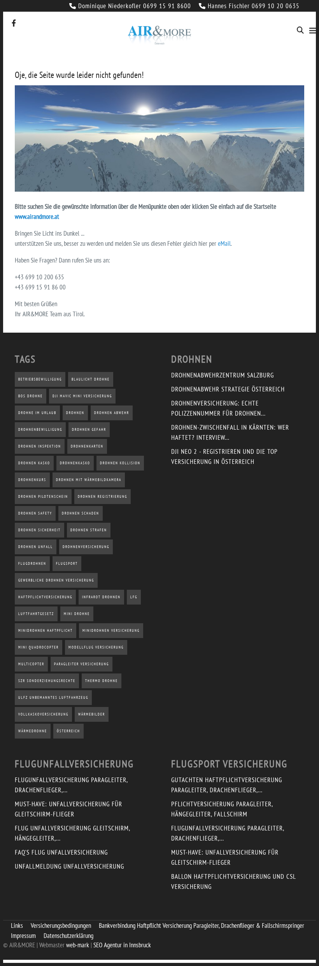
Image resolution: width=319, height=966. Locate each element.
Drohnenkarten (87, 446)
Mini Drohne (77, 614)
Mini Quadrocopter (38, 647)
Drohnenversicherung (86, 547)
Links (17, 925)
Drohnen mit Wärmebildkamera (88, 480)
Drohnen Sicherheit (39, 530)
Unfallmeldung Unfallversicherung (69, 866)
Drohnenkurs (32, 480)
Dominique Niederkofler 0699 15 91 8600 (134, 6)
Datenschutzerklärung (68, 935)
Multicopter (31, 664)
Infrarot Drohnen (101, 597)
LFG (133, 597)
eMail (224, 243)
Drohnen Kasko (34, 463)
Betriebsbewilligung (40, 379)
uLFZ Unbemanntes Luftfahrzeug (53, 697)
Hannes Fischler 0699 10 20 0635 (254, 6)
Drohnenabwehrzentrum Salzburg (222, 375)
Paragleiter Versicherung (81, 664)
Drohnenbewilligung (40, 429)
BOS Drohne (30, 396)
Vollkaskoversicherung (43, 714)
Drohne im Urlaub (37, 413)
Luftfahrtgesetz (36, 614)
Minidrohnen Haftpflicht (45, 630)
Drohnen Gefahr (89, 429)
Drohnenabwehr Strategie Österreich (228, 389)
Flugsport (67, 563)
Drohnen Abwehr (111, 413)
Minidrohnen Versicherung (111, 630)
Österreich (68, 731)
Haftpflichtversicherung (45, 597)
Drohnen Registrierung (102, 496)
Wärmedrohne (32, 731)
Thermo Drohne (101, 681)
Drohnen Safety (35, 513)
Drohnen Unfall (35, 547)
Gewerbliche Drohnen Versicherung (56, 580)
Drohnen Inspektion (39, 446)
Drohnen (75, 413)
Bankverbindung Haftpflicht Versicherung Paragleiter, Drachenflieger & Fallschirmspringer (201, 925)
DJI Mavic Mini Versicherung (82, 396)
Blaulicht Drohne (91, 379)
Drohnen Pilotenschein (43, 496)
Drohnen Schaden (80, 513)
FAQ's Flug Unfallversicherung (61, 852)
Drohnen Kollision (120, 463)
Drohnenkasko (75, 463)
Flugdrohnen (32, 563)
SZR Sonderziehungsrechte (46, 681)
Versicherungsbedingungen (61, 925)
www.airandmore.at (37, 216)
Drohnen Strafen (88, 530)
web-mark (77, 945)
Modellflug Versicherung (96, 647)
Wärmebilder (91, 714)
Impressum (23, 935)
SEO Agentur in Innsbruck (122, 945)
